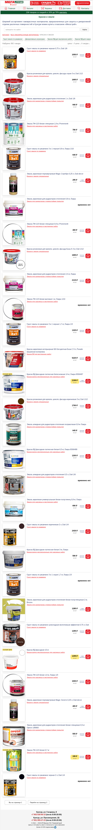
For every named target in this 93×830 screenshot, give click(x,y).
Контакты (85, 8)
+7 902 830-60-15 (38, 814)
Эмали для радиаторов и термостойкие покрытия (45, 101)
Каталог (30, 8)
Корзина (48, 8)
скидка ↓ (86, 43)
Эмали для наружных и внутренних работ (42, 126)
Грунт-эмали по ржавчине (12, 39)
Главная (11, 8)
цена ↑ (70, 43)
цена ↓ (78, 43)
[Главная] (14, 2)
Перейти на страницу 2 (38, 802)
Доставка (67, 8)
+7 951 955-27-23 (38, 820)
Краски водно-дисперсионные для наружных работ (46, 377)
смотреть (63, 12)
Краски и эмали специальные (38, 76)
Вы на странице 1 (15, 802)
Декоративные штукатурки (35, 39)
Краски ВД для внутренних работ (60, 39)
